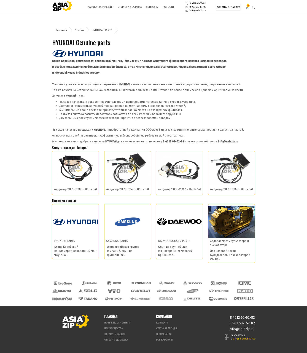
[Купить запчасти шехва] (115, 283)
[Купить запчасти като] (245, 291)
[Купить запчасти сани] (167, 283)
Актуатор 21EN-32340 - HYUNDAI (127, 189)
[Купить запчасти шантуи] (62, 291)
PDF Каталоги (164, 339)
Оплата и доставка (130, 7)
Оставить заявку (114, 334)
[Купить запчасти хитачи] (114, 299)
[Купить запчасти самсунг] (192, 291)
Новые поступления (117, 322)
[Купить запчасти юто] (114, 291)
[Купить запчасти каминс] (218, 299)
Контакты (152, 7)
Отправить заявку (228, 7)
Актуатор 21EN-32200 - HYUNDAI (179, 189)
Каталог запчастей (100, 7)
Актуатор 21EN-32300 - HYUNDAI (75, 189)
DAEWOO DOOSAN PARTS (174, 241)
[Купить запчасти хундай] (218, 291)
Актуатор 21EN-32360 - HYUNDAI (231, 189)
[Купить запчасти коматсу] (62, 299)
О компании (164, 334)
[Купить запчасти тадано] (88, 299)
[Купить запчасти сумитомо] (140, 299)
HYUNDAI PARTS (102, 30)
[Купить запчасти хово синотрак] (193, 283)
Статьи (79, 30)
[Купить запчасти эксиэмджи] (218, 283)
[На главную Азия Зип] (75, 321)
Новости (168, 7)
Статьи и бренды (166, 328)
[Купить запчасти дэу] (166, 291)
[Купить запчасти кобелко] (166, 299)
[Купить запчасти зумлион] (141, 283)
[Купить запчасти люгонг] (63, 283)
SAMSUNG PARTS (117, 241)
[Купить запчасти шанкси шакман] (89, 283)
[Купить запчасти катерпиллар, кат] (243, 299)
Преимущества (113, 328)
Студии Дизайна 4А (244, 338)
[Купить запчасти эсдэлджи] (88, 291)
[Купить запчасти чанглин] (140, 291)
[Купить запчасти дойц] (191, 299)
